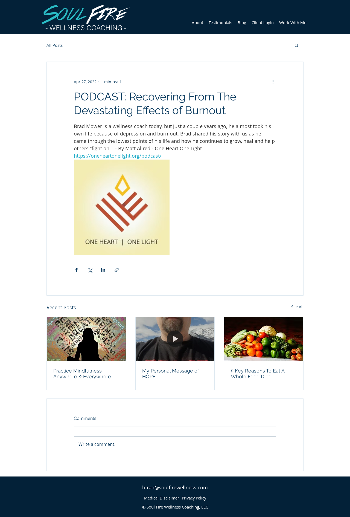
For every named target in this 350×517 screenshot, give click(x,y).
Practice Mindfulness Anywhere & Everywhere (82, 373)
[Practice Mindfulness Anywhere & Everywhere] (86, 339)
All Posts (54, 45)
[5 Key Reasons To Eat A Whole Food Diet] (263, 339)
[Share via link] (116, 270)
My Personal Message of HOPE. (170, 373)
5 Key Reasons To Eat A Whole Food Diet (257, 373)
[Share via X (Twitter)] (89, 270)
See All (297, 306)
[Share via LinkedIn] (103, 270)
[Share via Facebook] (76, 270)
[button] (296, 45)
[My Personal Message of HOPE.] (175, 339)
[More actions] (273, 81)
